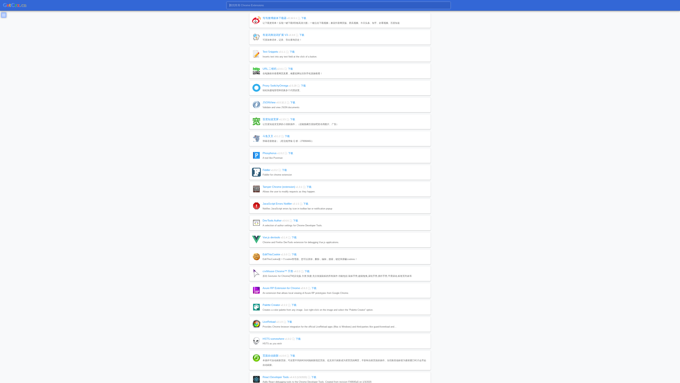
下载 (303, 18)
